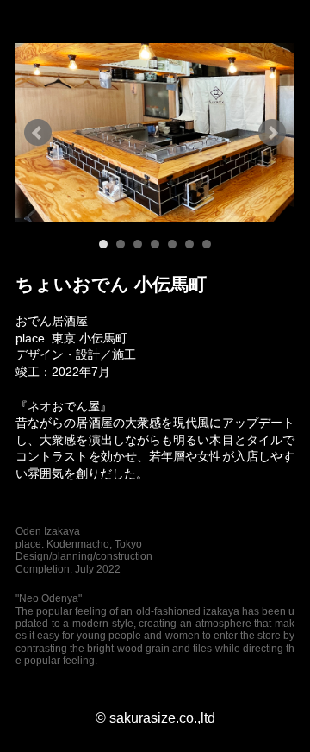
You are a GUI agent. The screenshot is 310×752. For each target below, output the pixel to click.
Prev (38, 133)
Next (272, 133)
